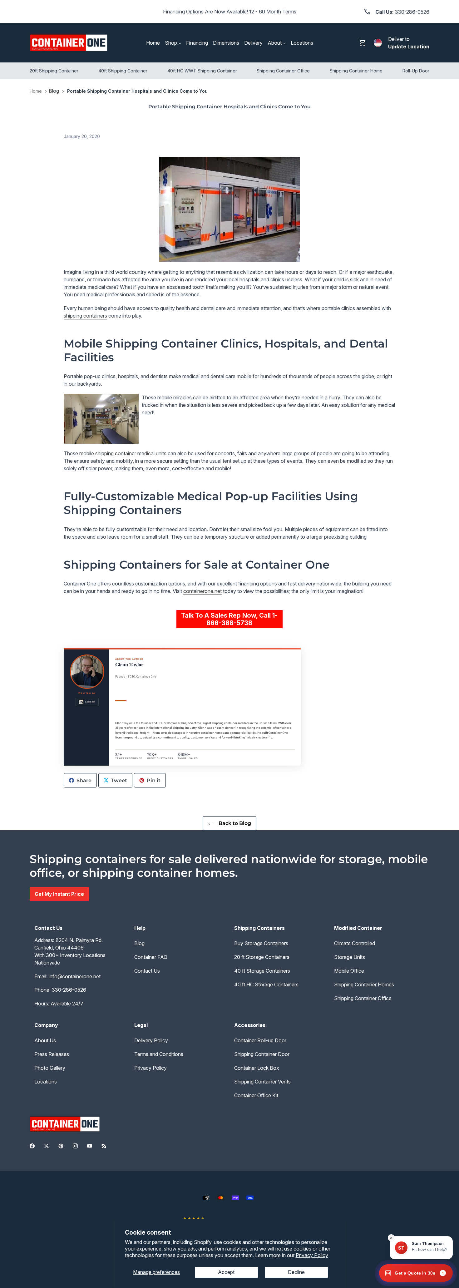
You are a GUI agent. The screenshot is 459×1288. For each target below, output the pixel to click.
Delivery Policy (151, 1040)
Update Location (408, 46)
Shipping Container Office (363, 998)
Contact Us (147, 971)
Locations (45, 1081)
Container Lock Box (256, 1068)
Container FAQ (150, 957)
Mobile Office (349, 971)
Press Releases (51, 1054)
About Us (45, 1040)
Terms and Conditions (158, 1054)
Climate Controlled (354, 943)
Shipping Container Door (261, 1054)
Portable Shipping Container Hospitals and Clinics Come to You (137, 91)
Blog (54, 91)
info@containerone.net (75, 976)
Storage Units (349, 957)
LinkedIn (90, 701)
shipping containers (85, 316)
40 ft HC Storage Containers (266, 984)
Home (36, 91)
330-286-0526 (69, 990)
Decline (296, 1272)
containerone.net (202, 591)
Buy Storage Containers (261, 943)
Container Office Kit (256, 1095)
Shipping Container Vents (262, 1081)
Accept (226, 1272)
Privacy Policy (312, 1255)
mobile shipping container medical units (122, 453)
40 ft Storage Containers (262, 971)
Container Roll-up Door (260, 1040)
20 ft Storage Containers (261, 957)
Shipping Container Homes (364, 984)
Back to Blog (234, 823)
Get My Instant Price (59, 894)
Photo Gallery (49, 1068)
